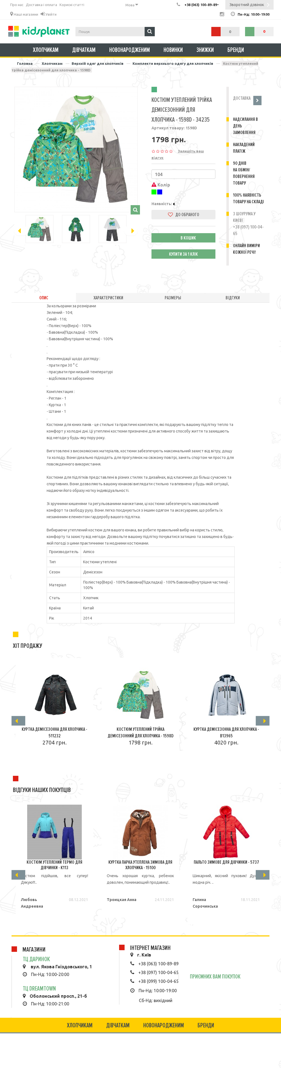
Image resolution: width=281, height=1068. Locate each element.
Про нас (16, 5)
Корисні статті (72, 5)
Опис (43, 298)
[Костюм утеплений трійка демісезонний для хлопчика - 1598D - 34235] (76, 148)
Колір (163, 184)
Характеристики (108, 298)
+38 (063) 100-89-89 (158, 963)
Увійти (51, 14)
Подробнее (52, 758)
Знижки (205, 50)
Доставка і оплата (41, 5)
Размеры (173, 298)
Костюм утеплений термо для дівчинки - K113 (54, 865)
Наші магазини (25, 14)
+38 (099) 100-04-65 (158, 981)
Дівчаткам (83, 50)
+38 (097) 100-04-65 (158, 972)
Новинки (173, 50)
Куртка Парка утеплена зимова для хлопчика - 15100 (140, 865)
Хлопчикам (45, 50)
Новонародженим (129, 50)
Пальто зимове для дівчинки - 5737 (226, 862)
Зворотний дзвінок (246, 4)
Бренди (235, 50)
